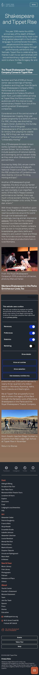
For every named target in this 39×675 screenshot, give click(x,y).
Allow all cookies (19, 362)
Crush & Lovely (21, 661)
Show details (26, 354)
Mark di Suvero (6, 547)
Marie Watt (5, 556)
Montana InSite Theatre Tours (11, 492)
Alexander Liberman (8, 535)
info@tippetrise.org (11, 616)
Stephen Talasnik (7, 550)
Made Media (11, 661)
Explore (4, 498)
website (5, 220)
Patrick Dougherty (7, 520)
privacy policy (12, 317)
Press (3, 606)
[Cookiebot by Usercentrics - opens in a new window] (28, 297)
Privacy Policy (6, 659)
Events (19, 637)
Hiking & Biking (6, 483)
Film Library (5, 569)
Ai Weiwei (4, 559)
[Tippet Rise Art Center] (7, 5)
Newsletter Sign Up (34, 670)
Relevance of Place (8, 578)
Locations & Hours (8, 495)
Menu (34, 5)
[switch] (32, 333)
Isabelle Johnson (7, 532)
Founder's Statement (9, 591)
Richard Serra (6, 544)
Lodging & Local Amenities (10, 507)
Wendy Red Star (7, 541)
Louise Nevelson (7, 538)
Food (3, 504)
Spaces (4, 603)
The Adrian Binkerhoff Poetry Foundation (10, 629)
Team (3, 597)
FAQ (2, 510)
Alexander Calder (7, 517)
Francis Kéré (6, 523)
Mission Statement (8, 594)
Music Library (6, 566)
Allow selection (19, 369)
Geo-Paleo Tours (7, 489)
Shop (19, 646)
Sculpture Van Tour (8, 486)
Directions (5, 501)
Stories (14, 446)
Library (3, 581)
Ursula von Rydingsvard (9, 553)
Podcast (4, 575)
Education (5, 612)
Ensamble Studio (7, 529)
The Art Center (6, 588)
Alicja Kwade (6, 526)
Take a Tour (19, 642)
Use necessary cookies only (20, 376)
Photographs (6, 572)
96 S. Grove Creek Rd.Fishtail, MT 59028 (11, 622)
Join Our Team (6, 600)
